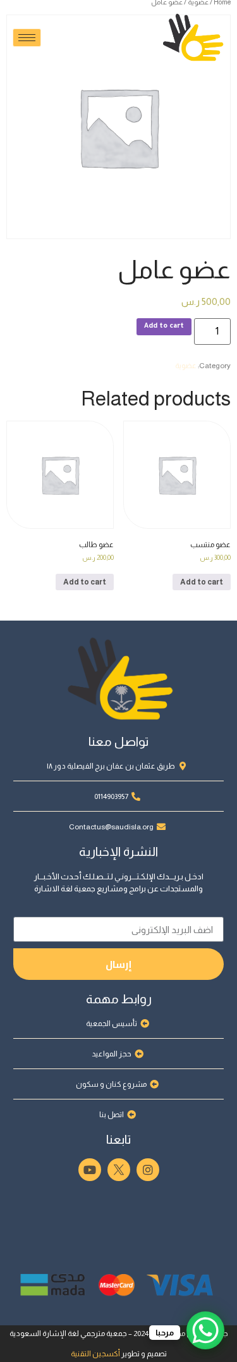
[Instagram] (148, 1169)
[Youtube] (89, 1169)
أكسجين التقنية (95, 1353)
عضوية (186, 365)
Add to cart (164, 326)
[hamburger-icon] (27, 37)
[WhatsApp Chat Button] (205, 1330)
